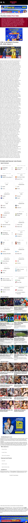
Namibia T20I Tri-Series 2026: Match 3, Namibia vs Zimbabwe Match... (21, 308)
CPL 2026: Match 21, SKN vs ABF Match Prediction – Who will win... (6, 339)
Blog (4, 13)
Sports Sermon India (5, 467)
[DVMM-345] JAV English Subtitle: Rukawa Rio (20, 410)
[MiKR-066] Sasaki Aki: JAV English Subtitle (6, 410)
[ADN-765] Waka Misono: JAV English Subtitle (21, 386)
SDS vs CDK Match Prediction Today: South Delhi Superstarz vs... (21, 323)
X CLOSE (25, 522)
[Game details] (6, 167)
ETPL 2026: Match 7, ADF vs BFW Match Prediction (6, 355)
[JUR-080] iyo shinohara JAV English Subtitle (6, 373)
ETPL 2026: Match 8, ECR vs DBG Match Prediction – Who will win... (21, 355)
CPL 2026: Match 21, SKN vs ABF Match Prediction (6, 308)
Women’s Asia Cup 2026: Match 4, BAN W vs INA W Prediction (7, 324)
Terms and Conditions (6, 455)
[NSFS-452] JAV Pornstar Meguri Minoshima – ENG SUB (6, 398)
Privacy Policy (4, 449)
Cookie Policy (4, 452)
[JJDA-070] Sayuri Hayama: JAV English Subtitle (6, 386)
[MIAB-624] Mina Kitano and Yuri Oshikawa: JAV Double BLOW (20, 373)
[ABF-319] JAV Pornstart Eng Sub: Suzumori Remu (20, 398)
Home (1, 13)
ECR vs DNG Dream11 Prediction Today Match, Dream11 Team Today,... (19, 339)
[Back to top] (26, 521)
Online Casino (4, 463)
